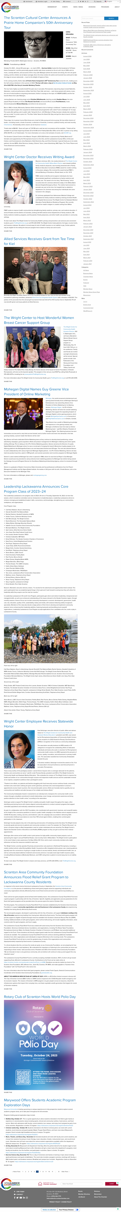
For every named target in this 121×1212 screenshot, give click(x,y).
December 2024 (88, 118)
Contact (68, 1)
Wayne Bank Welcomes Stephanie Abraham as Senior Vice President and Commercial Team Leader (99, 31)
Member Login (42, 1)
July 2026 (86, 59)
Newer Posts (16, 1171)
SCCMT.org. (67, 133)
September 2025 (88, 90)
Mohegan (49, 398)
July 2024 (86, 134)
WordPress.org (87, 311)
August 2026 (87, 56)
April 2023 (86, 180)
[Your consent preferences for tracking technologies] (118, 1209)
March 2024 (87, 146)
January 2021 (87, 264)
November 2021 (88, 233)
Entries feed (87, 305)
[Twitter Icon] (80, 2)
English (109, 1)
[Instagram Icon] (87, 2)
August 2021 (87, 242)
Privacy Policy (54, 1202)
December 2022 (88, 193)
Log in (85, 302)
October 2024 (87, 124)
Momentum (86, 295)
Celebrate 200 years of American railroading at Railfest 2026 (97, 45)
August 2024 (87, 131)
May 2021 (86, 251)
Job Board (28, 1)
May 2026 (86, 66)
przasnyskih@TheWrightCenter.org (35, 374)
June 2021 (86, 248)
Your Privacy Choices (66, 1210)
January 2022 (87, 227)
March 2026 (87, 72)
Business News (88, 273)
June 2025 (86, 100)
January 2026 (87, 78)
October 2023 (87, 162)
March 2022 (87, 220)
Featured (86, 283)
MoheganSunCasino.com (58, 416)
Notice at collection (49, 1210)
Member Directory (84, 1194)
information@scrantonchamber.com (58, 1198)
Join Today (56, 1)
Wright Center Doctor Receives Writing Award (39, 157)
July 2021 (86, 245)
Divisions (97, 1191)
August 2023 (87, 168)
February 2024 (87, 149)
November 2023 (88, 158)
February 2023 (87, 186)
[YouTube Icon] (83, 2)
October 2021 (87, 236)
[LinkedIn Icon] (85, 2)
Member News (87, 289)
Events (85, 280)
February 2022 (87, 224)
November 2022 (88, 196)
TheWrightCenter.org (20, 223)
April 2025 (86, 106)
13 (58, 1171)
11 (52, 1171)
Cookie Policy (66, 1202)
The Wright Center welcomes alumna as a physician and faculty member (100, 36)
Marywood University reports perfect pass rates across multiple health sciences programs (100, 26)
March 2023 (87, 183)
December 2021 (88, 230)
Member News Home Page (91, 292)
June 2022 (86, 211)
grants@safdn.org (46, 973)
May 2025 (86, 103)
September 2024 (88, 127)
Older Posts (65, 1171)
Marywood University (10, 1109)
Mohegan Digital (56, 407)
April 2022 (86, 217)
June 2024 (86, 137)
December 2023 (88, 155)
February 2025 (87, 112)
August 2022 (87, 205)
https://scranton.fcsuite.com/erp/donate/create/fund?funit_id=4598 (24, 962)
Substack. (44, 125)
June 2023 (86, 174)
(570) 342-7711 (56, 1196)
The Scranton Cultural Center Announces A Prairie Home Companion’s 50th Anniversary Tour (38, 23)
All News (86, 270)
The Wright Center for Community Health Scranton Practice (70, 329)
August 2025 (87, 93)
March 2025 (87, 109)
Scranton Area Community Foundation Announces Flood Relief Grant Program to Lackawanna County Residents (36, 877)
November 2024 (88, 121)
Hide (84, 286)
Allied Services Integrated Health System (44, 297)
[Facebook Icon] (78, 2)
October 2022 (87, 199)
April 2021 (86, 255)
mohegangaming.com (40, 475)
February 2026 (87, 75)
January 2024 (87, 152)
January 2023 (87, 189)
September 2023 (88, 165)
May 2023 (86, 177)
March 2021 (86, 258)
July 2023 (86, 171)
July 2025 (86, 96)
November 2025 (88, 84)
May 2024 (86, 140)
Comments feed (88, 308)
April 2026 (86, 69)
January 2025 (87, 115)
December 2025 (88, 81)
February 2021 (87, 261)
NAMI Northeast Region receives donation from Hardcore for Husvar (98, 41)
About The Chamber (100, 1197)
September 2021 (88, 239)
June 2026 (86, 62)
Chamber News (88, 277)
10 (49, 1171)
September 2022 (88, 202)
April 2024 (86, 143)
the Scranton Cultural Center (62, 83)
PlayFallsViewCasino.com (56, 419)
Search (98, 1)
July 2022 (86, 208)
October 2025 (87, 87)
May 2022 (86, 214)
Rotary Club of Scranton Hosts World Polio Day (40, 997)
